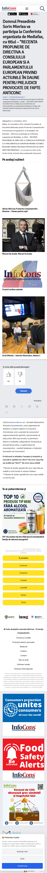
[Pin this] (37, 406)
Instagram (23, 573)
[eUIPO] (37, 617)
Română (30, 871)
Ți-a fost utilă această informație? (16, 367)
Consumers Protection (14, 549)
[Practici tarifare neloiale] (22, 274)
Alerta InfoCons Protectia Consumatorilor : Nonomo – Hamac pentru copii (20, 210)
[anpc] (10, 617)
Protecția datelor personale (23, 642)
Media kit (23, 647)
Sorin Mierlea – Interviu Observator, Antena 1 (21, 355)
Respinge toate (22, 851)
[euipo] (23, 617)
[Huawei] (34, 14)
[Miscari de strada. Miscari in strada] (23, 235)
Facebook (23, 565)
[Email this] (6, 406)
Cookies (23, 651)
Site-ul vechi (24, 660)
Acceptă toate (22, 866)
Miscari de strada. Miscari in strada (17, 254)
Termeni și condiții (23, 638)
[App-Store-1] (23, 14)
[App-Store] (12, 14)
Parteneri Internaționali (23, 669)
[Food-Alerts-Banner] (23, 760)
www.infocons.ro (17, 422)
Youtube (23, 580)
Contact (23, 655)
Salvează (23, 391)
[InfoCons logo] (9, 9)
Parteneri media (23, 664)
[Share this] (14, 406)
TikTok (23, 602)
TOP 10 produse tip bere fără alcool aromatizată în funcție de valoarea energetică (23, 538)
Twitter (23, 595)
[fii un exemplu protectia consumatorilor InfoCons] (23, 804)
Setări (22, 859)
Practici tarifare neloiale (12, 289)
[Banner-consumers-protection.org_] (23, 715)
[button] (27, 8)
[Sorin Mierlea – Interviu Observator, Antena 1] (23, 325)
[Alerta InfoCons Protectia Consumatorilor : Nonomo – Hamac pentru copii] (23, 185)
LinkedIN (23, 588)
